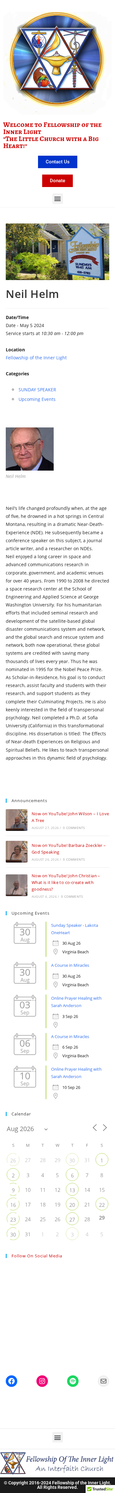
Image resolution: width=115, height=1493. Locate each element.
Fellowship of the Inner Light (36, 358)
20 (72, 1204)
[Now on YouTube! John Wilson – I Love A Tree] (16, 820)
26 (13, 1160)
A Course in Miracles (70, 965)
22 (102, 1204)
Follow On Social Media (37, 1256)
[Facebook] (11, 1381)
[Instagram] (42, 1381)
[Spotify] (73, 1381)
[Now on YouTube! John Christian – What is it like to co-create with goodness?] (16, 885)
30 (72, 1160)
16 (13, 1204)
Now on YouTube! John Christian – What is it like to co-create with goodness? (66, 882)
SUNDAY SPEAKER (37, 390)
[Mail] (103, 1381)
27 (72, 1219)
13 (72, 1190)
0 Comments (74, 827)
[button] (57, 198)
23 (13, 1219)
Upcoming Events (37, 399)
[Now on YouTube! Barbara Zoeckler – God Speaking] (16, 852)
